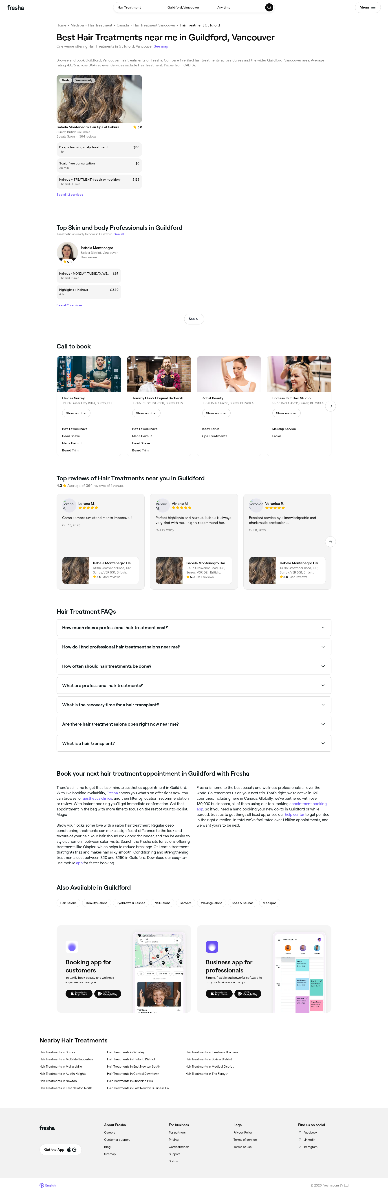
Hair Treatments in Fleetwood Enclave (211, 1052)
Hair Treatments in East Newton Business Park (139, 1088)
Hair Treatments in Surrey (57, 1052)
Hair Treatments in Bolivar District (208, 1059)
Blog (107, 1147)
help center (294, 814)
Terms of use (243, 1147)
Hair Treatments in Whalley (126, 1052)
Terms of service (245, 1139)
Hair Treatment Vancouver (154, 25)
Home (61, 25)
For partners (177, 1132)
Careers (109, 1132)
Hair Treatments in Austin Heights (63, 1073)
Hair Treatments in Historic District (131, 1059)
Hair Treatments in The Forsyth (206, 1073)
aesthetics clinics (97, 798)
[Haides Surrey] (89, 406)
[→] (330, 406)
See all (194, 319)
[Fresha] (15, 7)
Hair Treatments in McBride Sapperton (66, 1059)
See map (161, 46)
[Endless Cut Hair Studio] (299, 406)
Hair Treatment (100, 25)
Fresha (112, 793)
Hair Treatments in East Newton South (133, 1066)
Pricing (174, 1139)
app (79, 863)
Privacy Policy (243, 1132)
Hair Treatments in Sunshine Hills (130, 1081)
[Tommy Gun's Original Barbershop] (159, 406)
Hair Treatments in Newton (58, 1081)
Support (174, 1154)
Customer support (117, 1139)
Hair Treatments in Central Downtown (133, 1073)
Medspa (77, 25)
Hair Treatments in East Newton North (66, 1088)
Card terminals (179, 1147)
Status (173, 1161)
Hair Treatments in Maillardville (61, 1066)
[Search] (269, 7)
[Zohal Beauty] (229, 406)
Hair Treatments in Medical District (209, 1066)
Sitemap (110, 1154)
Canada (123, 25)
